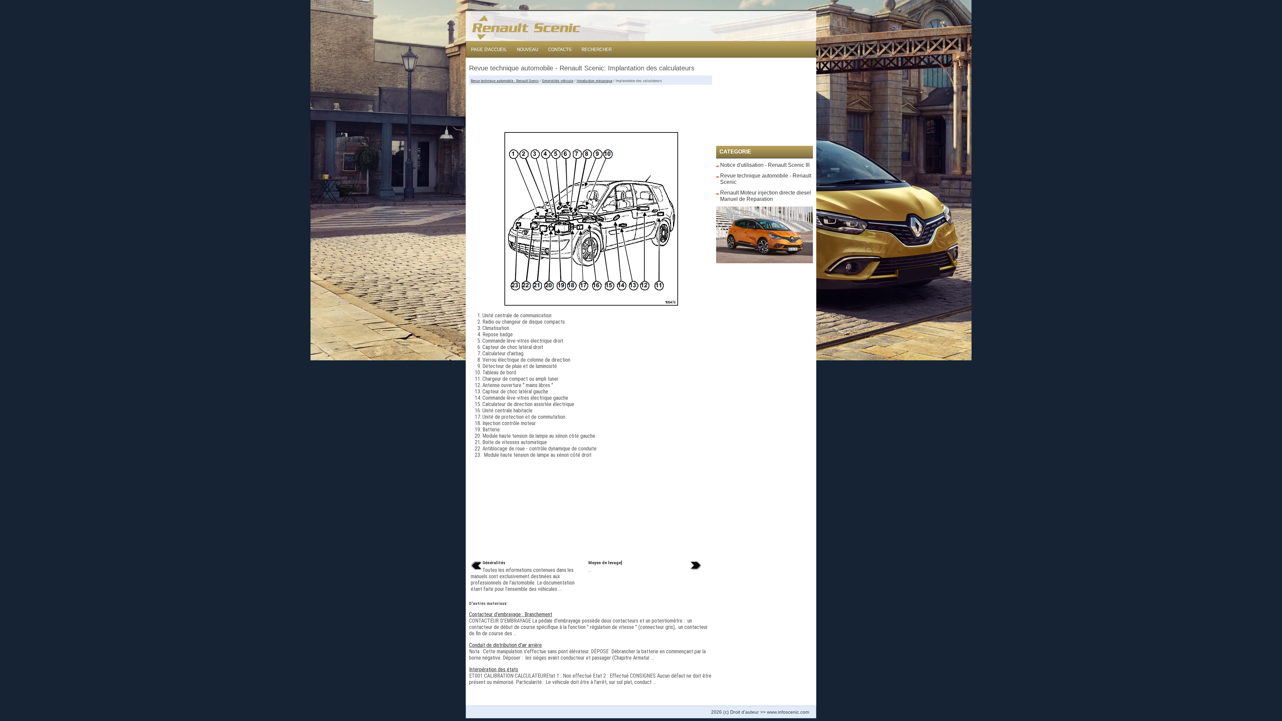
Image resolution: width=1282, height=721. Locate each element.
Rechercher (597, 49)
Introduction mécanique (594, 81)
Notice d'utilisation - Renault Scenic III (765, 165)
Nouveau (527, 49)
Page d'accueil (489, 49)
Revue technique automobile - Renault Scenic (505, 81)
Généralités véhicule (557, 81)
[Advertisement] (590, 105)
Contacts (560, 49)
